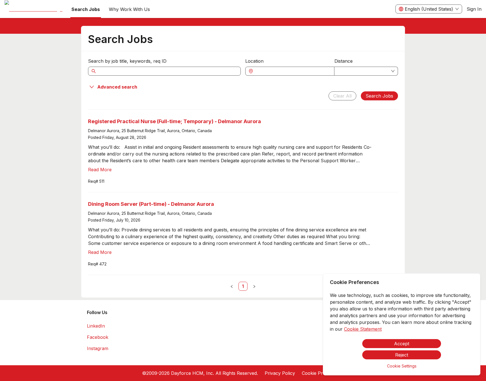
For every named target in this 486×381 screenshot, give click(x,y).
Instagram (97, 348)
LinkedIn (96, 326)
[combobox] (292, 71)
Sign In (474, 9)
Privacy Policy (280, 373)
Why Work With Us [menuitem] (129, 9)
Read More (100, 169)
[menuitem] (33, 9)
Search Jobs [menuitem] (85, 9)
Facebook (97, 337)
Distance (343, 61)
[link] (243, 286)
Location (254, 61)
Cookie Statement (363, 329)
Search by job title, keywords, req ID (127, 61)
